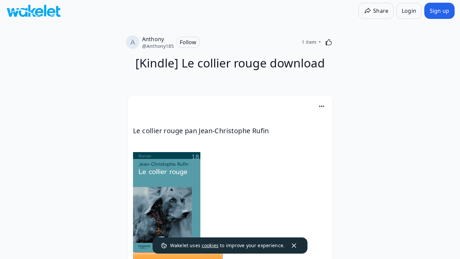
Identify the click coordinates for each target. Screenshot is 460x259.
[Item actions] (321, 106)
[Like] (328, 42)
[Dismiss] (294, 245)
